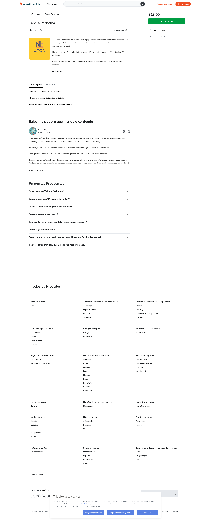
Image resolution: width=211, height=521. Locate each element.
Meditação (87, 313)
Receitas (34, 344)
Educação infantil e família (148, 328)
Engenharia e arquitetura (42, 355)
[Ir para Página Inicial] (31, 4)
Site (137, 459)
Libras (85, 379)
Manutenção (88, 406)
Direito (86, 363)
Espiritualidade (89, 309)
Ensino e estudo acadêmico (96, 355)
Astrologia (87, 305)
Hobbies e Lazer (38, 402)
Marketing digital (143, 406)
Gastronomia (36, 340)
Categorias (52, 4)
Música (86, 429)
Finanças (139, 367)
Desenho (87, 425)
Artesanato (88, 421)
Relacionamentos (39, 448)
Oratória (139, 317)
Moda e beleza (38, 417)
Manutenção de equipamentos (97, 402)
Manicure (34, 429)
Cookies (175, 511)
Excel (138, 451)
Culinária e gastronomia (42, 328)
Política (86, 386)
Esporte (86, 455)
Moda (33, 436)
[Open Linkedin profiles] (44, 496)
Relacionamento (38, 451)
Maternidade (141, 332)
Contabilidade (141, 359)
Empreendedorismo (144, 363)
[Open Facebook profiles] (33, 496)
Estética (34, 425)
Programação (141, 455)
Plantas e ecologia (144, 417)
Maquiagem (36, 432)
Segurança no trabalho (40, 363)
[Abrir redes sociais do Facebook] (124, 132)
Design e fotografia (92, 328)
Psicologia (87, 390)
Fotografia (87, 336)
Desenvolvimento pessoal (147, 313)
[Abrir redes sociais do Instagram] (129, 132)
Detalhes (51, 84)
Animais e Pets (38, 301)
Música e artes (90, 417)
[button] (77, 191)
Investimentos (142, 371)
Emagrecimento (90, 451)
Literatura (87, 383)
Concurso (87, 359)
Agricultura (140, 421)
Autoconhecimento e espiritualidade (100, 301)
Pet (32, 305)
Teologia (87, 317)
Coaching (139, 309)
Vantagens (36, 84)
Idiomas (86, 375)
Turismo (34, 406)
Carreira (139, 305)
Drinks (33, 336)
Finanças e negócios (145, 355)
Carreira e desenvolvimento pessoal (153, 301)
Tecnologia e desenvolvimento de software (156, 448)
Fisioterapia (88, 459)
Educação (87, 367)
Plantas (139, 425)
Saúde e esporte (91, 448)
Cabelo (34, 421)
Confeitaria (35, 332)
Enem (85, 371)
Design (86, 332)
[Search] (142, 4)
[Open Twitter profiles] (38, 496)
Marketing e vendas (145, 402)
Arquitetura (36, 359)
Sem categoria (38, 474)
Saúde (86, 463)
